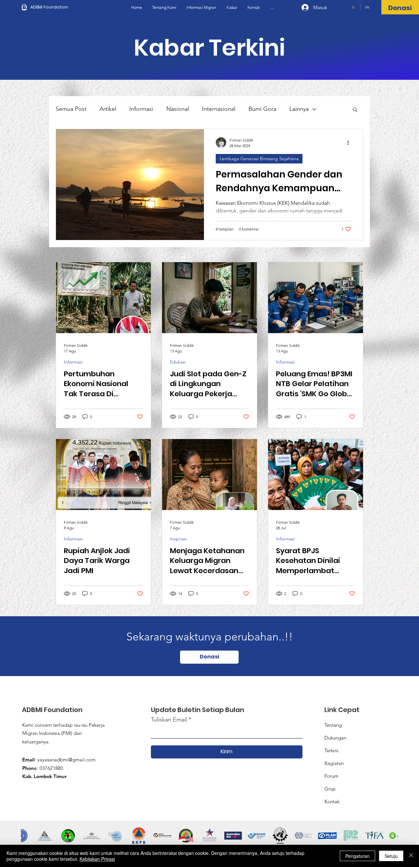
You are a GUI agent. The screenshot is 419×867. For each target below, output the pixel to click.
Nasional (177, 108)
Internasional (218, 108)
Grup (330, 789)
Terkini (331, 750)
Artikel (108, 108)
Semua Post (71, 108)
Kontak (331, 801)
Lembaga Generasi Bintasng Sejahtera (259, 159)
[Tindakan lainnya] (350, 142)
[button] (355, 110)
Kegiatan (334, 763)
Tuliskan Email (169, 719)
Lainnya (299, 108)
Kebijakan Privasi (97, 859)
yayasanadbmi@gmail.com (66, 759)
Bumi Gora (262, 108)
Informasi (141, 108)
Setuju (391, 856)
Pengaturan (357, 856)
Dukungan (335, 738)
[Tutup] (411, 856)
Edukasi (178, 362)
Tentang (333, 725)
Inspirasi (178, 539)
